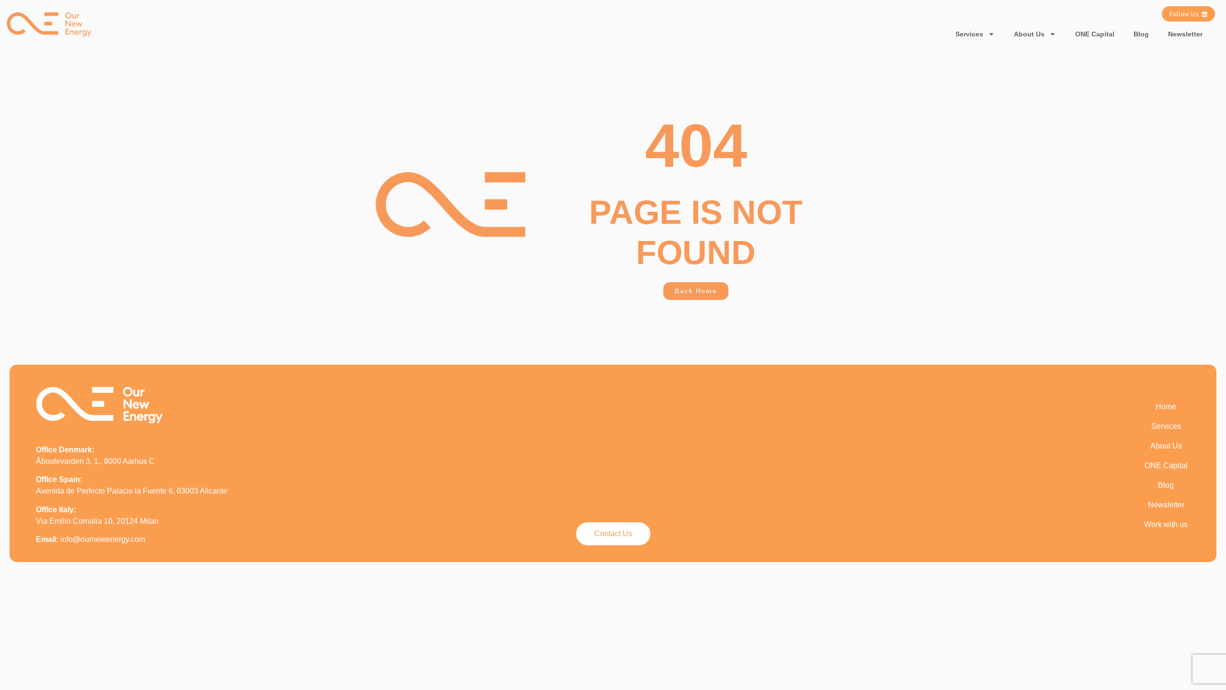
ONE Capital (1094, 34)
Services (969, 34)
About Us (1029, 34)
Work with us (1166, 524)
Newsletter (1185, 34)
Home (1166, 406)
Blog (1141, 34)
